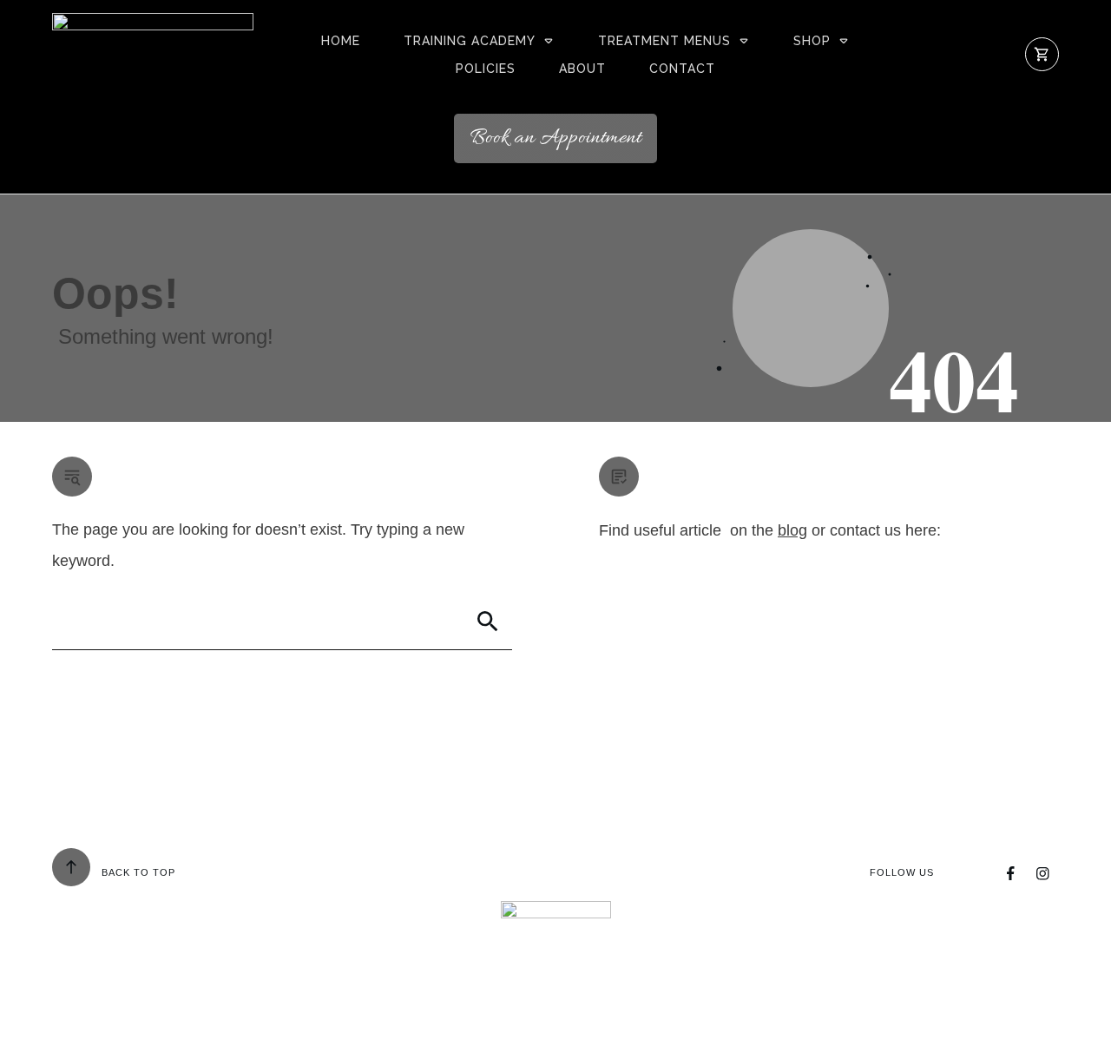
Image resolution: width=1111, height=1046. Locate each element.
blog (792, 530)
